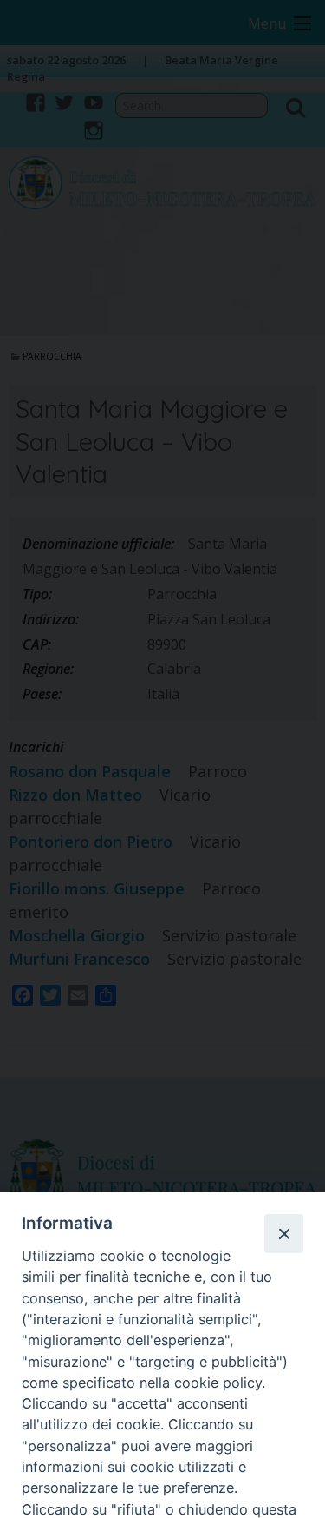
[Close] (283, 1233)
